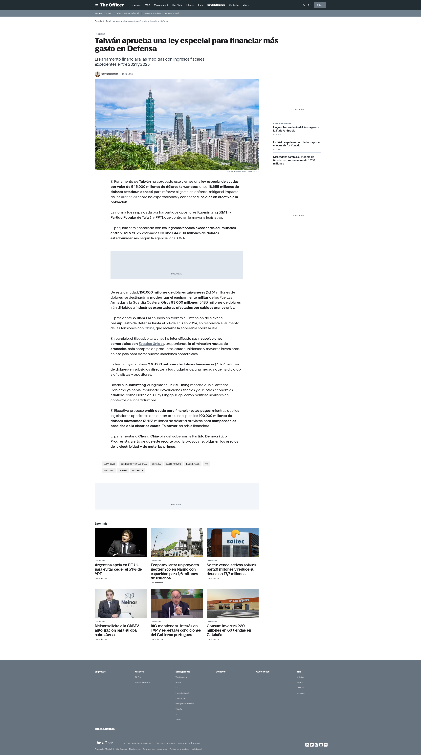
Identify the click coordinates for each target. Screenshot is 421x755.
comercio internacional (134, 464)
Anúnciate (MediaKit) (104, 749)
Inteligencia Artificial (185, 703)
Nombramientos (142, 682)
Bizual (178, 682)
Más (299, 671)
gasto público (173, 464)
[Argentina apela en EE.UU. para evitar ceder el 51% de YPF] (121, 542)
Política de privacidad (179, 749)
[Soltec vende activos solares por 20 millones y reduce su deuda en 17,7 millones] (233, 542)
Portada (98, 21)
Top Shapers (181, 677)
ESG (177, 688)
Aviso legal (162, 749)
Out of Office (262, 671)
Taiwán (123, 470)
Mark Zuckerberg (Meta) (128, 13)
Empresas (100, 671)
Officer (320, 5)
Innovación (180, 698)
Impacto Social (182, 693)
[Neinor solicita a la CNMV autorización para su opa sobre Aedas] (121, 603)
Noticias (100, 34)
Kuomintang (192, 464)
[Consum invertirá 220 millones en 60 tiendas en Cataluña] (233, 603)
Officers (139, 671)
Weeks (300, 682)
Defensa (156, 464)
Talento (179, 709)
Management (183, 671)
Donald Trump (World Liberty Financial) (161, 13)
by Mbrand (196, 749)
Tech (178, 714)
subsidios (109, 470)
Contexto (220, 671)
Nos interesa (134, 749)
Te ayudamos (149, 749)
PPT (206, 464)
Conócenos (121, 749)
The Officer (104, 743)
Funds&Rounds (105, 728)
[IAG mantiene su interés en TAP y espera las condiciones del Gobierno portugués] (177, 603)
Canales (300, 688)
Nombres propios (103, 13)
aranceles (129, 197)
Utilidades (301, 693)
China (149, 328)
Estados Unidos (151, 344)
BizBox (138, 677)
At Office (301, 677)
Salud (178, 719)
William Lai (137, 470)
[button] (97, 5)
